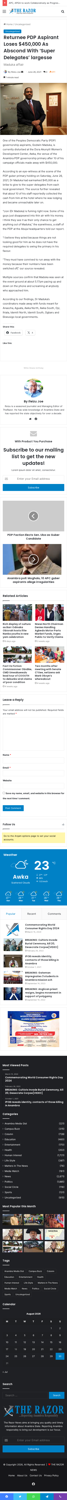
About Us (22, 1475)
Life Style (10, 1160)
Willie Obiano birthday (33, 368)
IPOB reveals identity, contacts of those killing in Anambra (42, 960)
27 (33, 1356)
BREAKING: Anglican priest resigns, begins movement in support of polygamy (43, 992)
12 (25, 1342)
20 (33, 1349)
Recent (31, 913)
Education (10, 1139)
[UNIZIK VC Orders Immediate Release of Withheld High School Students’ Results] (33, 1219)
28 (42, 1356)
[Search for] (62, 12)
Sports (8, 1192)
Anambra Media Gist (16, 1123)
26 (24, 1356)
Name (7, 754)
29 (51, 1356)
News (8, 1176)
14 (42, 1342)
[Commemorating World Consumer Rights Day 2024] (13, 929)
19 (25, 1349)
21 (42, 1349)
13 (33, 1342)
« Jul (5, 1372)
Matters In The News (16, 1165)
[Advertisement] (33, 51)
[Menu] (4, 12)
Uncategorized (13, 1197)
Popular (10, 913)
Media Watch (12, 1171)
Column (9, 1134)
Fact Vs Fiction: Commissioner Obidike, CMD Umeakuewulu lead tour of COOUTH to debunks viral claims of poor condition (17, 674)
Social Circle (11, 1187)
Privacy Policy (51, 1475)
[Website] (31, 419)
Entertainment (12, 1144)
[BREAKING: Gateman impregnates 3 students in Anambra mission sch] (13, 977)
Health (8, 1150)
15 (51, 1342)
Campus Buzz (12, 1128)
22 (51, 1349)
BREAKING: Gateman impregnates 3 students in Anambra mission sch (41, 976)
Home (11, 1475)
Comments (54, 913)
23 (60, 1349)
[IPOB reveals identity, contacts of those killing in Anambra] (13, 961)
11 (16, 1342)
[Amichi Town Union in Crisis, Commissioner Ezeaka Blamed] (54, 1234)
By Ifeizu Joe (33, 401)
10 (7, 1342)
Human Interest (13, 1155)
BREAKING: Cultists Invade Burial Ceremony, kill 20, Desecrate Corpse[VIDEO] (41, 943)
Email (7, 767)
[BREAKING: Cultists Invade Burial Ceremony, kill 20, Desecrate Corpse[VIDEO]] (13, 944)
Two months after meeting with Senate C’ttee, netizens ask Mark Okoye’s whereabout (48, 672)
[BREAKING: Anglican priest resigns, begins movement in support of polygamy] (13, 993)
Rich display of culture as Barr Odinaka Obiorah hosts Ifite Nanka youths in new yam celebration (17, 630)
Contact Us (36, 1475)
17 (7, 1349)
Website (7, 780)
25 (15, 1356)
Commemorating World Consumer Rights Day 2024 (42, 926)
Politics (9, 1181)
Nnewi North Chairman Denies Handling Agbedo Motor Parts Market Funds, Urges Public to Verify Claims (49, 630)
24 (7, 1356)
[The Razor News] (22, 11)
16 (60, 1342)
